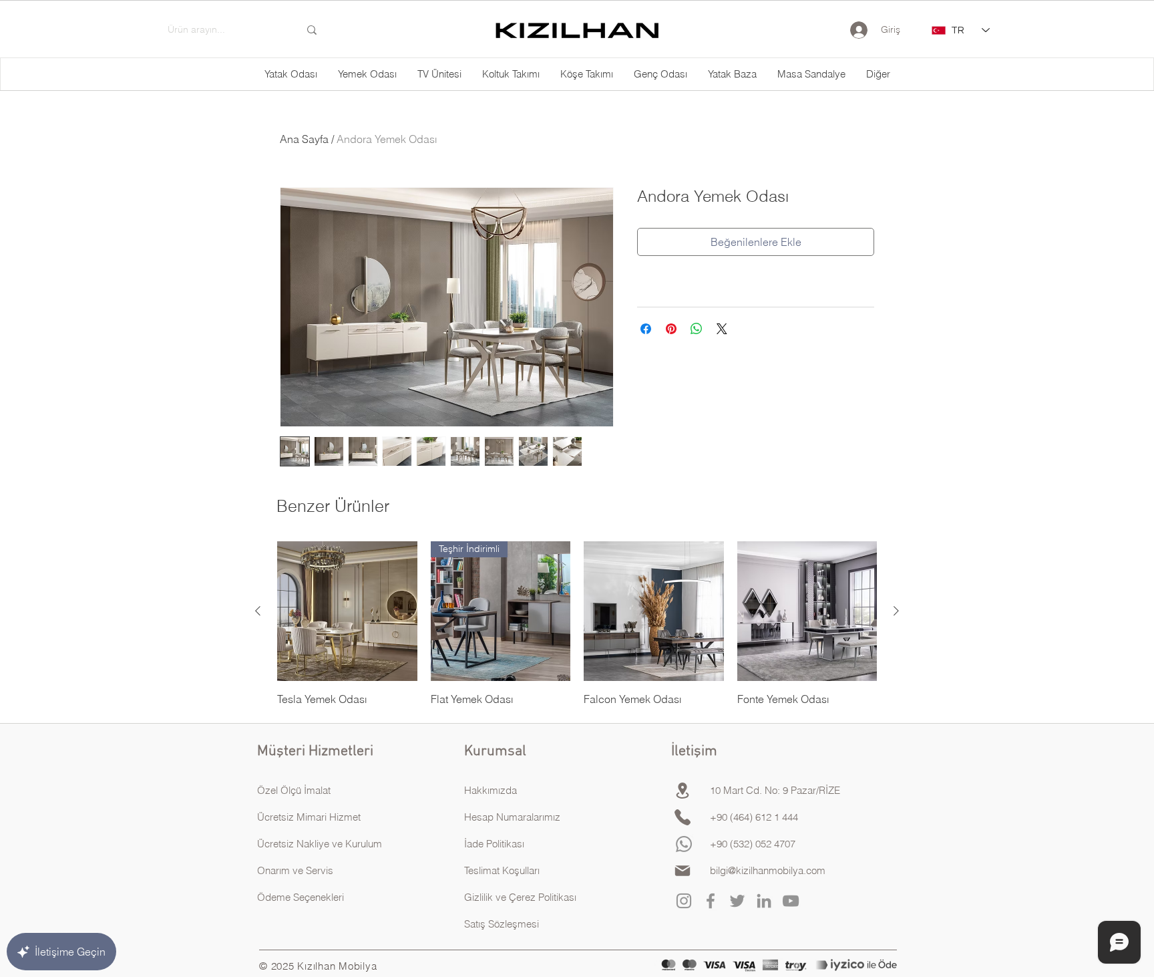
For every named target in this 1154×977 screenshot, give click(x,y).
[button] (877, 74)
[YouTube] (791, 901)
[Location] (682, 791)
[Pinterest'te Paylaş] (671, 329)
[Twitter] (737, 901)
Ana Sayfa (304, 139)
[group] (577, 624)
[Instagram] (684, 901)
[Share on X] (722, 329)
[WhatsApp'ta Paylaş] (697, 329)
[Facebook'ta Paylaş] (646, 329)
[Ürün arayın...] (312, 30)
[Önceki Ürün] (258, 611)
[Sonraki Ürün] (896, 611)
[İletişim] (682, 817)
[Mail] (682, 870)
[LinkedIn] (764, 901)
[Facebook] (711, 901)
